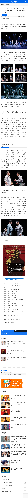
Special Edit (5, 488)
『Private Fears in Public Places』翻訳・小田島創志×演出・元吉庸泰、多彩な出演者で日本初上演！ (17, 343)
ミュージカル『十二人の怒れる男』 (18, 16)
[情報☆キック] (14, 1)
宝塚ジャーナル (5, 479)
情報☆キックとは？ (6, 491)
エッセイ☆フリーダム (7, 482)
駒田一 (7, 18)
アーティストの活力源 (7, 485)
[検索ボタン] (26, 1)
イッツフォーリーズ (6, 16)
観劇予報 (4, 14)
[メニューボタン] (1, 1)
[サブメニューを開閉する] (25, 482)
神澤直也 (3, 18)
